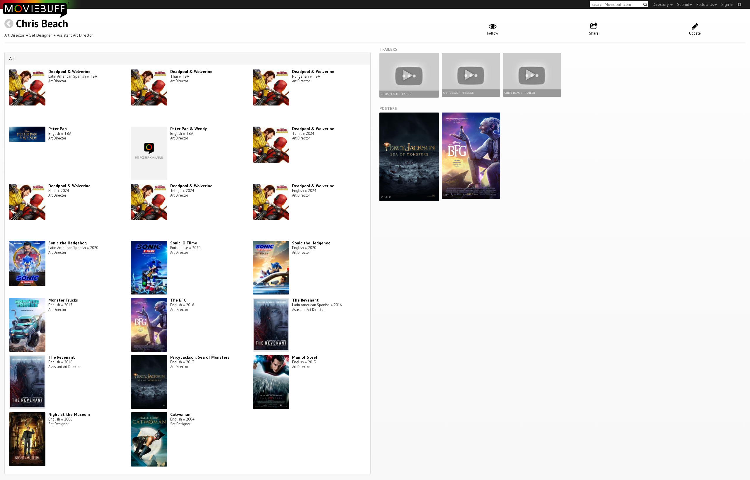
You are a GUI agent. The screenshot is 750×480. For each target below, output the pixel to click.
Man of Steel (304, 357)
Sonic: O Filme (183, 243)
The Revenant (305, 300)
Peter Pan (57, 128)
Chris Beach (42, 23)
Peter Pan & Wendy (188, 128)
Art (12, 58)
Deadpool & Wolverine (69, 71)
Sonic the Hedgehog (67, 243)
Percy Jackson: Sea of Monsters (199, 357)
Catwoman (180, 414)
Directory (661, 4)
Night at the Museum (69, 414)
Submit (683, 4)
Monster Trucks (63, 300)
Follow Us (705, 4)
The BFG (178, 300)
